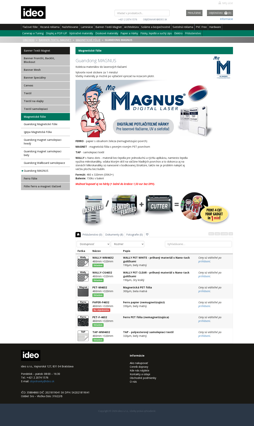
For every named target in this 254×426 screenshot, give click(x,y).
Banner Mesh (32, 69)
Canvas (28, 85)
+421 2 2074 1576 (127, 19)
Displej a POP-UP (56, 33)
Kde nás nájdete (139, 370)
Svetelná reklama (183, 27)
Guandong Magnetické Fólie (40, 124)
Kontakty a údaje (140, 374)
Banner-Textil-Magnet (108, 27)
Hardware (215, 27)
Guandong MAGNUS (36, 170)
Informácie (226, 19)
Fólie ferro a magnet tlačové (42, 186)
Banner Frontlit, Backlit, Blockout (39, 60)
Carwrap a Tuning (33, 33)
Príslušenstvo (193, 33)
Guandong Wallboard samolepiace (44, 163)
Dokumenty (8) (114, 234)
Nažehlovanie (70, 27)
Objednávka (220, 13)
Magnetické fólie (35, 116)
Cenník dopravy (139, 366)
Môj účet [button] (227, 3)
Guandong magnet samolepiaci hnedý (42, 141)
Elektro (178, 33)
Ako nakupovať (139, 363)
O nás (133, 381)
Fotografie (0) (134, 234)
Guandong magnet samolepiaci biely (42, 153)
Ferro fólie (30, 178)
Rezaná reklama (50, 27)
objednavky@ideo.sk (155, 19)
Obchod (28, 40)
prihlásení (204, 261)
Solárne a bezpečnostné (155, 27)
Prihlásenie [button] (194, 13)
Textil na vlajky (34, 101)
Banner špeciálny (35, 77)
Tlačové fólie (30, 27)
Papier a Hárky (129, 33)
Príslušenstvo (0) (92, 234)
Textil (27, 93)
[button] (147, 234)
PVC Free (201, 27)
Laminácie (87, 27)
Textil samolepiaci (36, 109)
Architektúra (131, 27)
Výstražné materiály (81, 33)
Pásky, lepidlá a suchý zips (156, 33)
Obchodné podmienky (143, 378)
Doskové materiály (106, 33)
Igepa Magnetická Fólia (38, 132)
